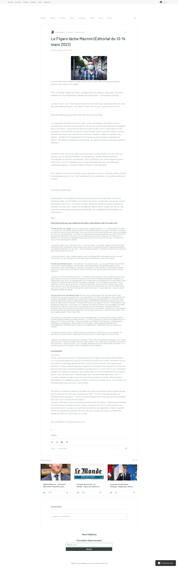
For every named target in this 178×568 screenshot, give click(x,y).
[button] (135, 18)
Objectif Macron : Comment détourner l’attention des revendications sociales (54, 485)
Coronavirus (82, 18)
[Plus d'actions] (126, 32)
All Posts (43, 18)
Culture (101, 18)
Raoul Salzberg (89, 534)
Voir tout (134, 460)
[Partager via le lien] (67, 442)
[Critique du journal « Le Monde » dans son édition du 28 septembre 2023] (89, 472)
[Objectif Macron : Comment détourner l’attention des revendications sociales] (55, 472)
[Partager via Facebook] (52, 442)
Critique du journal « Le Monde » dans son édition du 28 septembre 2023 (88, 485)
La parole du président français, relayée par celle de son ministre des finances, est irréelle (122, 485)
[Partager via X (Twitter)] (57, 442)
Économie (62, 18)
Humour (109, 18)
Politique (52, 18)
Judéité (92, 18)
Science (72, 18)
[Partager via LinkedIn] (62, 442)
